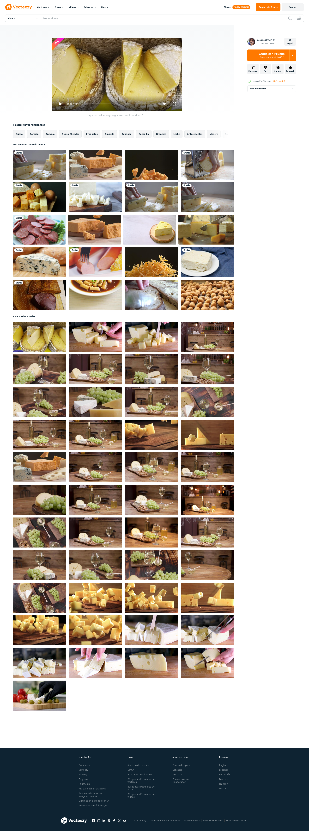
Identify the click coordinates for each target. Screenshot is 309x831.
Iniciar (292, 7)
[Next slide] (229, 134)
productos (92, 133)
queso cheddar (70, 133)
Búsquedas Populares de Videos (141, 795)
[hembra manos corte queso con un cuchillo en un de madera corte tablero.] (151, 663)
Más (103, 7)
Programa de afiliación (139, 774)
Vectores (42, 7)
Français (223, 783)
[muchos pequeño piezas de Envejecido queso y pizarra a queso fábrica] (95, 337)
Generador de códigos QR (93, 805)
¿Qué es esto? (279, 81)
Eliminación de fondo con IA (94, 800)
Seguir (290, 43)
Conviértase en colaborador (180, 780)
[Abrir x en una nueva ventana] (119, 820)
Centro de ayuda (181, 765)
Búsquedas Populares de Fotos (141, 788)
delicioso (126, 133)
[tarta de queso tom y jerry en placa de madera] (149, 230)
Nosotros (177, 774)
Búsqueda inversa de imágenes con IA (90, 795)
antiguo (50, 133)
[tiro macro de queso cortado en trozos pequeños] (95, 197)
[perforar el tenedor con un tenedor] (95, 262)
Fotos (58, 7)
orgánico (161, 133)
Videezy (83, 774)
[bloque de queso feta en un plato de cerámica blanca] (207, 262)
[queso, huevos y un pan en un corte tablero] (39, 197)
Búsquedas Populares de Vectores (141, 780)
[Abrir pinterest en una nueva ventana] (109, 820)
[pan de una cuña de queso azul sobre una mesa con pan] (39, 262)
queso (19, 133)
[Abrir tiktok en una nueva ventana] (114, 820)
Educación (84, 783)
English (223, 765)
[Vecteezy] (18, 7)
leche (176, 133)
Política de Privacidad (213, 820)
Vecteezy (83, 769)
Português (224, 774)
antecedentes (194, 133)
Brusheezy (84, 765)
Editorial (88, 7)
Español (223, 769)
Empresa (83, 779)
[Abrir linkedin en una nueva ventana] (104, 820)
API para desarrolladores (92, 788)
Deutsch (223, 779)
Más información (258, 88)
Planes (227, 7)
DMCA (130, 769)
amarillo (109, 133)
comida (34, 133)
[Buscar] (290, 18)
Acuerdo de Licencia (138, 765)
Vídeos (72, 7)
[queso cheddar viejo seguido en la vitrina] (39, 337)
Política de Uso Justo (236, 820)
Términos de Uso (192, 820)
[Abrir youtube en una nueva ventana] (124, 820)
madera (214, 133)
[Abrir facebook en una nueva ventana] (93, 820)
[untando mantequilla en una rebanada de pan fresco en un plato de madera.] (151, 295)
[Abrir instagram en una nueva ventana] (98, 820)
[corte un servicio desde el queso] (206, 230)
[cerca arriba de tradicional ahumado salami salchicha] (39, 230)
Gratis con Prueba (272, 55)
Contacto (177, 769)
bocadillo (144, 133)
